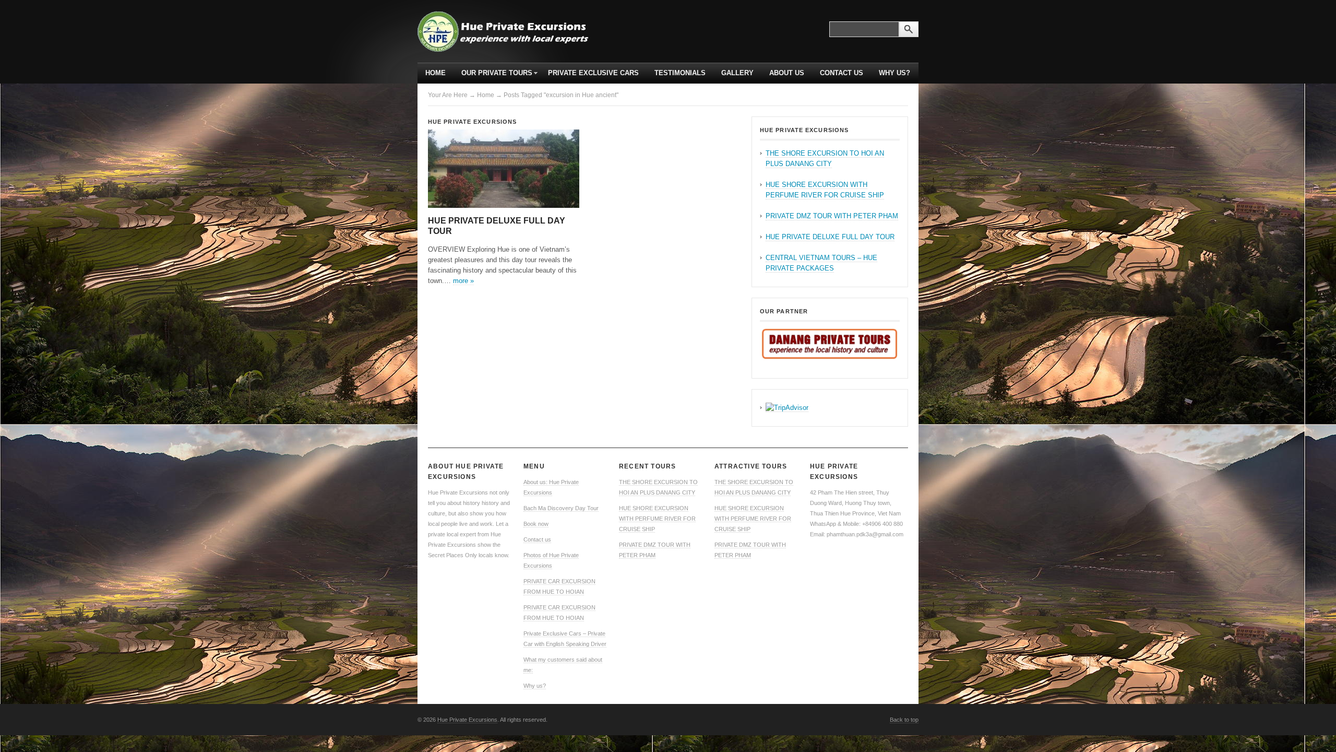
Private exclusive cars (593, 73)
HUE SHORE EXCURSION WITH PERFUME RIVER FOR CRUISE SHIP (657, 518)
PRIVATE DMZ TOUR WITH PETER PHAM (832, 216)
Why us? (894, 73)
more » (463, 281)
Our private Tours (493, 76)
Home (435, 73)
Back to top (904, 719)
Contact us (841, 73)
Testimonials (680, 73)
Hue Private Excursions (472, 122)
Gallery (737, 73)
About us (786, 73)
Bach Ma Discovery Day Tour (561, 508)
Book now (535, 524)
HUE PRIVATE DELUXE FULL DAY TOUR (830, 237)
